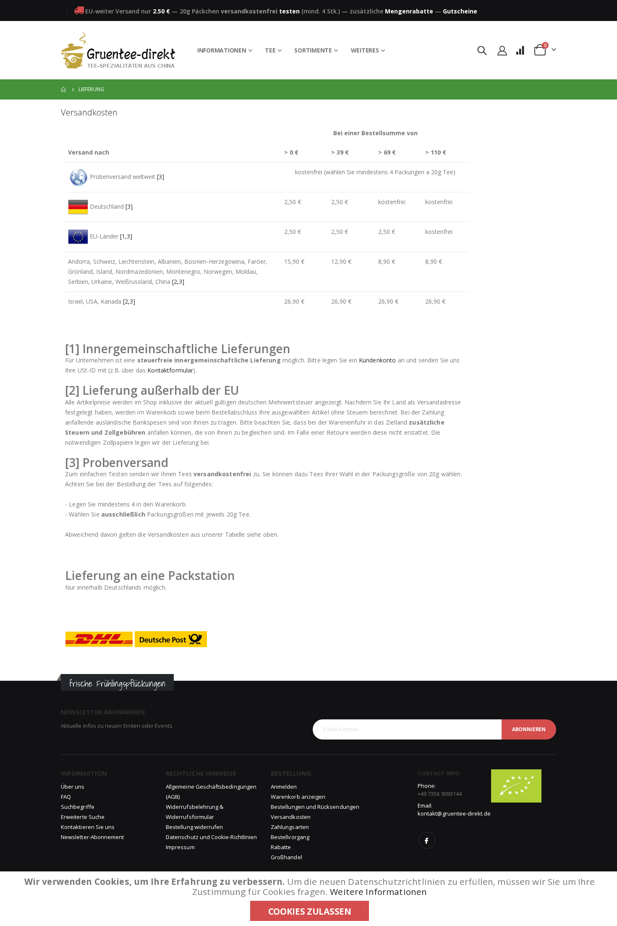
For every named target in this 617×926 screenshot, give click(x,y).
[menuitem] (225, 50)
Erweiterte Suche (83, 817)
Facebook (426, 840)
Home (64, 89)
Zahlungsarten (290, 827)
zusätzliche (391, 11)
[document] (309, 898)
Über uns (73, 786)
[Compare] (520, 50)
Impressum (180, 847)
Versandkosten (291, 817)
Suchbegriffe (77, 807)
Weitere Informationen (378, 891)
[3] (160, 177)
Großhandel (286, 857)
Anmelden (284, 786)
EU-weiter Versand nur (127, 11)
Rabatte (281, 847)
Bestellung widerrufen (194, 827)
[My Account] (502, 50)
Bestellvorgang (290, 837)
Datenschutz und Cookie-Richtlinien (211, 837)
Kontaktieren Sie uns (88, 827)
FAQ (66, 796)
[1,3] (126, 236)
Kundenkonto (377, 360)
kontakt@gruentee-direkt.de (454, 813)
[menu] (291, 50)
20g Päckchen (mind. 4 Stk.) (260, 11)
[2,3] (178, 282)
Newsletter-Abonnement (92, 837)
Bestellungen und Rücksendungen (315, 807)
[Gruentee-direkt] (118, 50)
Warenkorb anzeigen (298, 796)
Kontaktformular (170, 370)
